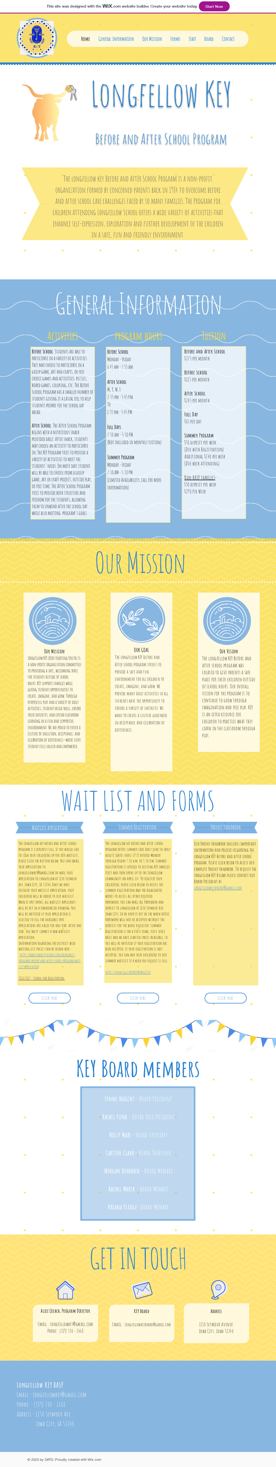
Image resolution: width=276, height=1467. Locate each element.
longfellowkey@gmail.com (36, 872)
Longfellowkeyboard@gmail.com (148, 1324)
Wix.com (94, 1460)
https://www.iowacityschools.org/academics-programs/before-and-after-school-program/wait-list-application (50, 960)
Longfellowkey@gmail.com (71, 1324)
